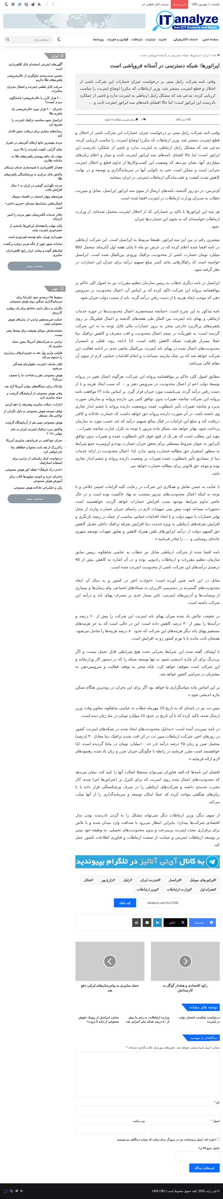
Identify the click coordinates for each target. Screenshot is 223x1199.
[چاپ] (136, 922)
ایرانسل (174, 880)
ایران (206, 55)
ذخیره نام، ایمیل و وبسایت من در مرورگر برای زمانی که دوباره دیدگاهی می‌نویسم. (166, 1139)
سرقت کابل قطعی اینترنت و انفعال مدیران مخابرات (137, 4)
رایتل (126, 880)
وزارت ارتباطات (178, 889)
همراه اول (207, 889)
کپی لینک (125, 902)
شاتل (87, 880)
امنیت (162, 39)
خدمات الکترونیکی (185, 39)
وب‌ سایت (139, 1121)
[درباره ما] (19, 4)
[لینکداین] (157, 922)
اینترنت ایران (149, 880)
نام (217, 1102)
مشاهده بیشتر (34, 266)
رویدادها (98, 39)
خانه (214, 55)
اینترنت (150, 39)
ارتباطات (136, 39)
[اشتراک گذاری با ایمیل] (147, 922)
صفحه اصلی (210, 39)
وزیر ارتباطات (147, 889)
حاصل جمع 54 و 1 (209, 1148)
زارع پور (107, 880)
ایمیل (215, 1121)
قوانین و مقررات (117, 39)
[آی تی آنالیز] (186, 21)
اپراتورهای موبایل (202, 880)
